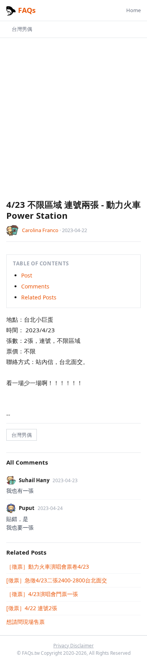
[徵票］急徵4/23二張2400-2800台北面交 (56, 580)
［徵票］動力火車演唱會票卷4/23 (47, 566)
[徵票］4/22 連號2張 (31, 608)
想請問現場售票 (25, 621)
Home (133, 10)
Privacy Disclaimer (73, 645)
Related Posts (38, 297)
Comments (35, 286)
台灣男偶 (22, 28)
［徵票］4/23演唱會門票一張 (42, 594)
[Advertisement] (73, 121)
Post (26, 275)
